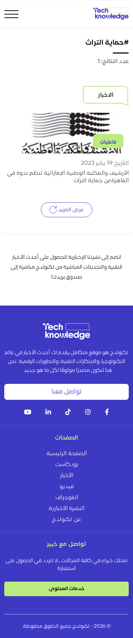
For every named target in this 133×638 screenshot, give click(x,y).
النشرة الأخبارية (66, 508)
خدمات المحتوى (66, 589)
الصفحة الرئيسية (66, 454)
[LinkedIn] (48, 412)
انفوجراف (66, 497)
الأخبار (66, 475)
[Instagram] (88, 412)
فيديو (67, 486)
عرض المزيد (70, 209)
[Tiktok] (68, 412)
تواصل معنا (66, 391)
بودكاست (66, 465)
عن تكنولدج (66, 519)
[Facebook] (107, 412)
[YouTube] (27, 412)
